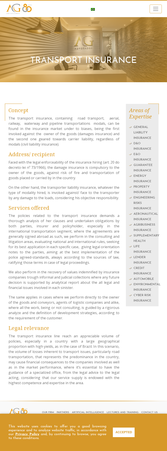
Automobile (144, 279)
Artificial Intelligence (88, 412)
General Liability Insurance (142, 133)
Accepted (123, 432)
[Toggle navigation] (156, 9)
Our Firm (48, 412)
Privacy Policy (27, 434)
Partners (63, 412)
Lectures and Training (123, 412)
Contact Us (149, 412)
